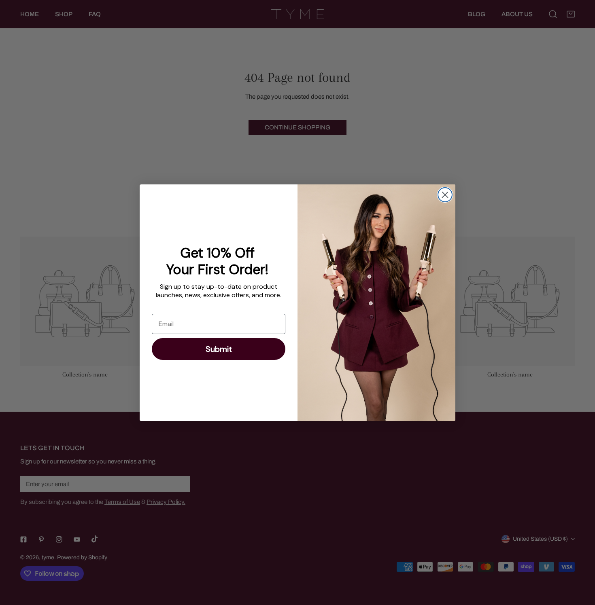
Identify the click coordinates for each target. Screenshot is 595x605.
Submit (219, 349)
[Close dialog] (445, 195)
